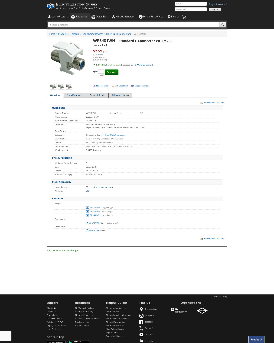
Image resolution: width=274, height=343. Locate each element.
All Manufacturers (87, 319)
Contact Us (51, 312)
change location (145, 65)
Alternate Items (120, 95)
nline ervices (125, 16)
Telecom (75, 33)
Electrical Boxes (113, 312)
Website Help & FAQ (55, 322)
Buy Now (111, 72)
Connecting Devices (92, 33)
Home (52, 33)
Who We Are (52, 308)
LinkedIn (149, 341)
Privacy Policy (52, 315)
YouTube (149, 335)
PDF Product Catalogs (84, 308)
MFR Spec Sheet (121, 86)
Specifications (74, 95)
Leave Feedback (53, 329)
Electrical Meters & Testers (117, 319)
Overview (55, 95)
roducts (82, 16)
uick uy (102, 16)
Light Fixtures (112, 333)
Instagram (149, 316)
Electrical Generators (115, 326)
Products (63, 33)
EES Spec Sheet (102, 86)
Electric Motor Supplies (116, 308)
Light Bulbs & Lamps (115, 329)
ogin (60, 16)
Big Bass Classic (82, 326)
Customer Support (54, 319)
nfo (153, 16)
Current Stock (97, 95)
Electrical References (84, 315)
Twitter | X (149, 328)
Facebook (149, 322)
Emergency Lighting (114, 336)
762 (87, 191)
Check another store (103, 187)
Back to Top (219, 297)
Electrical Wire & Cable (115, 322)
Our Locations (151, 309)
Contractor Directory (84, 312)
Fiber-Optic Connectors (118, 33)
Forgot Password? (218, 4)
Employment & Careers (56, 326)
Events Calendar (82, 322)
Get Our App (55, 337)
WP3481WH (95, 207)
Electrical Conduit (118, 315)
